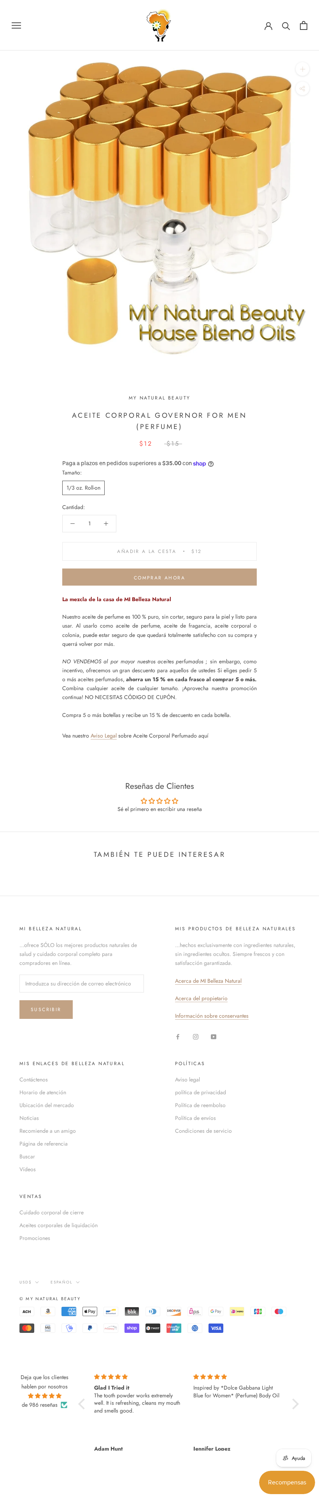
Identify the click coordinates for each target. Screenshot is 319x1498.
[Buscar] (286, 25)
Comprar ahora (159, 577)
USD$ (25, 1282)
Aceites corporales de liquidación (58, 1225)
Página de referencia (43, 1143)
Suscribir (46, 1009)
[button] (83, 1404)
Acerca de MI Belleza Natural (208, 981)
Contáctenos (33, 1079)
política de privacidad (200, 1092)
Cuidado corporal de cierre (51, 1212)
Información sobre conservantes (212, 1016)
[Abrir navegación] (16, 25)
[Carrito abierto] (303, 25)
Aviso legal (187, 1079)
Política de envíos (195, 1118)
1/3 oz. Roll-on (83, 488)
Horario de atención (42, 1092)
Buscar (27, 1156)
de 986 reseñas (40, 1405)
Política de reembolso (200, 1105)
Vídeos (27, 1169)
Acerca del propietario (201, 998)
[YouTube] (213, 1036)
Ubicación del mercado (46, 1105)
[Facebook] (178, 1036)
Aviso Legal (104, 735)
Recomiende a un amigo (47, 1131)
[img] (45, 1395)
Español (62, 1282)
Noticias (29, 1118)
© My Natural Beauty (50, 1299)
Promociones (34, 1238)
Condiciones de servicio (203, 1131)
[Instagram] (195, 1036)
